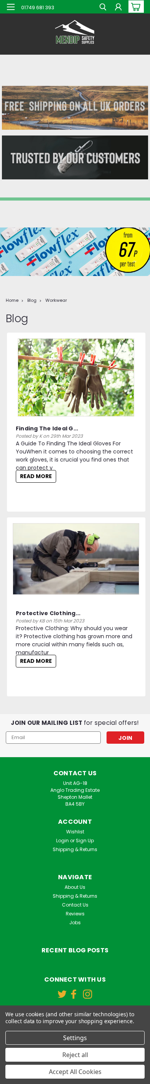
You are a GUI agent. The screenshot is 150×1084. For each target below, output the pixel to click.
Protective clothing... (48, 613)
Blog (32, 300)
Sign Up (85, 840)
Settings (75, 1038)
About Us (75, 887)
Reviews (75, 913)
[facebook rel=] (73, 994)
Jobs (75, 922)
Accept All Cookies (75, 1071)
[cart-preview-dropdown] (134, 6)
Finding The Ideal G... (47, 428)
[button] (75, 108)
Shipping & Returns (75, 849)
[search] (103, 7)
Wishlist (75, 831)
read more (36, 476)
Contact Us (75, 905)
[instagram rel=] (87, 994)
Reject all (75, 1055)
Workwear (56, 300)
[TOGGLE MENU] (10, 7)
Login (62, 840)
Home (12, 300)
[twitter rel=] (62, 994)
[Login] (118, 7)
